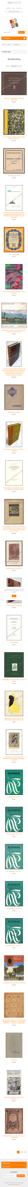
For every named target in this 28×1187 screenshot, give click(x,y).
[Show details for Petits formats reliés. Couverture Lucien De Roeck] (14, 276)
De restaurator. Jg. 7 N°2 (14, 834)
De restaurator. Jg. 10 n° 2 (14, 908)
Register (8, 8)
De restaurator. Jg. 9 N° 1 (14, 871)
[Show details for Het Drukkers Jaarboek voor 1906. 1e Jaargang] (14, 434)
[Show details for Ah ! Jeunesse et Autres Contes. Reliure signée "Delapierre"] (14, 122)
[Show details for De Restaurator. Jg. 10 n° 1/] (14, 930)
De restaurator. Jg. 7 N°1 (14, 797)
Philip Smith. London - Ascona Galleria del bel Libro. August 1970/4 (14, 331)
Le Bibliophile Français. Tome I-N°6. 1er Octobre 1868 (14, 1136)
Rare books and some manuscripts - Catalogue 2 (14, 1097)
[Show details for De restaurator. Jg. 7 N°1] (14, 782)
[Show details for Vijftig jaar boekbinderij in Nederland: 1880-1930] (14, 83)
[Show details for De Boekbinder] (14, 627)
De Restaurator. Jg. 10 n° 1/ (14, 945)
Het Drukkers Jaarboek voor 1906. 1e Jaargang (14, 450)
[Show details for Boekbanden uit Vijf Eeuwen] (14, 553)
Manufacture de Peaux (14, 175)
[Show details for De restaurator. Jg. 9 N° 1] (14, 856)
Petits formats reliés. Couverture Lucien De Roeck (14, 292)
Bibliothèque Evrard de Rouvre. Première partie (14, 680)
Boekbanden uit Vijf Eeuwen (14, 568)
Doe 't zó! (14, 1060)
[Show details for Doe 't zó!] (14, 1045)
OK (14, 595)
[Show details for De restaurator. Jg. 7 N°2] (14, 819)
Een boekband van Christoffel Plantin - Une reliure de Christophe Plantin (14, 488)
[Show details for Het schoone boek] (14, 239)
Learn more (14, 598)
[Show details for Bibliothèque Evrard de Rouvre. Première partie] (14, 665)
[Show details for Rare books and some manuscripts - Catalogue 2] (14, 1082)
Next (25, 1152)
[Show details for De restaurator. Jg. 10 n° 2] (14, 893)
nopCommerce (16, 1184)
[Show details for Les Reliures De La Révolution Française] (14, 968)
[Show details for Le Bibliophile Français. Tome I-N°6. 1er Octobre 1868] (14, 1121)
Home (4, 44)
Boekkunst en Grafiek (14, 412)
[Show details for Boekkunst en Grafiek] (14, 397)
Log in (13, 8)
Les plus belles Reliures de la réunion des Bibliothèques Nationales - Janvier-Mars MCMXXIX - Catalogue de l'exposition (14, 1021)
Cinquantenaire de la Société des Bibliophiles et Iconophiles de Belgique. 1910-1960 (14, 758)
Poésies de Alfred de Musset (14, 605)
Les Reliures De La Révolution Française (14, 983)
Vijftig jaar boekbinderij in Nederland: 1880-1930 (14, 99)
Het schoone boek (14, 254)
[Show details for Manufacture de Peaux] (14, 160)
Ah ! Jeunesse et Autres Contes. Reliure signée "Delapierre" (14, 137)
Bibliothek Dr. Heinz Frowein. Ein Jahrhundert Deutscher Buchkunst (14, 719)
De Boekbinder (14, 642)
